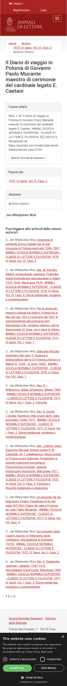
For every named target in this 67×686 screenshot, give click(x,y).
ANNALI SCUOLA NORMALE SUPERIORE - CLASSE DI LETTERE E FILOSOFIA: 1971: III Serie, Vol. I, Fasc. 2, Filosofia (33, 398)
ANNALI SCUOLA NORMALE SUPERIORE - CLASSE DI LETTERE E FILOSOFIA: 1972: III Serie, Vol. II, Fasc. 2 (32, 548)
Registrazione (21, 10)
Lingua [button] (17, 3)
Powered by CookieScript (33, 682)
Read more (47, 651)
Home (12, 43)
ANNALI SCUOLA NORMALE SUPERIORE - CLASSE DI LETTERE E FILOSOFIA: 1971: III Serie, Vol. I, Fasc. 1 (33, 338)
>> (14, 596)
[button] (33, 677)
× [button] (62, 636)
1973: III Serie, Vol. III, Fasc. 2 (32, 48)
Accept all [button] (17, 668)
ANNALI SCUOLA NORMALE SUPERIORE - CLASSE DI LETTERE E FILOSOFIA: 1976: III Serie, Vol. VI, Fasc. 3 (33, 257)
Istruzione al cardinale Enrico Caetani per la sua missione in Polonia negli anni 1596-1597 (33, 244)
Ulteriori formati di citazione (27, 157)
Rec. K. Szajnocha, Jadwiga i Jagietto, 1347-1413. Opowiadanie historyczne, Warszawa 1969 (33, 566)
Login (43, 10)
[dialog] (33, 659)
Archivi (26, 43)
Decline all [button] (48, 668)
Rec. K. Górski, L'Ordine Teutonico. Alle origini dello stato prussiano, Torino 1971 (33, 416)
